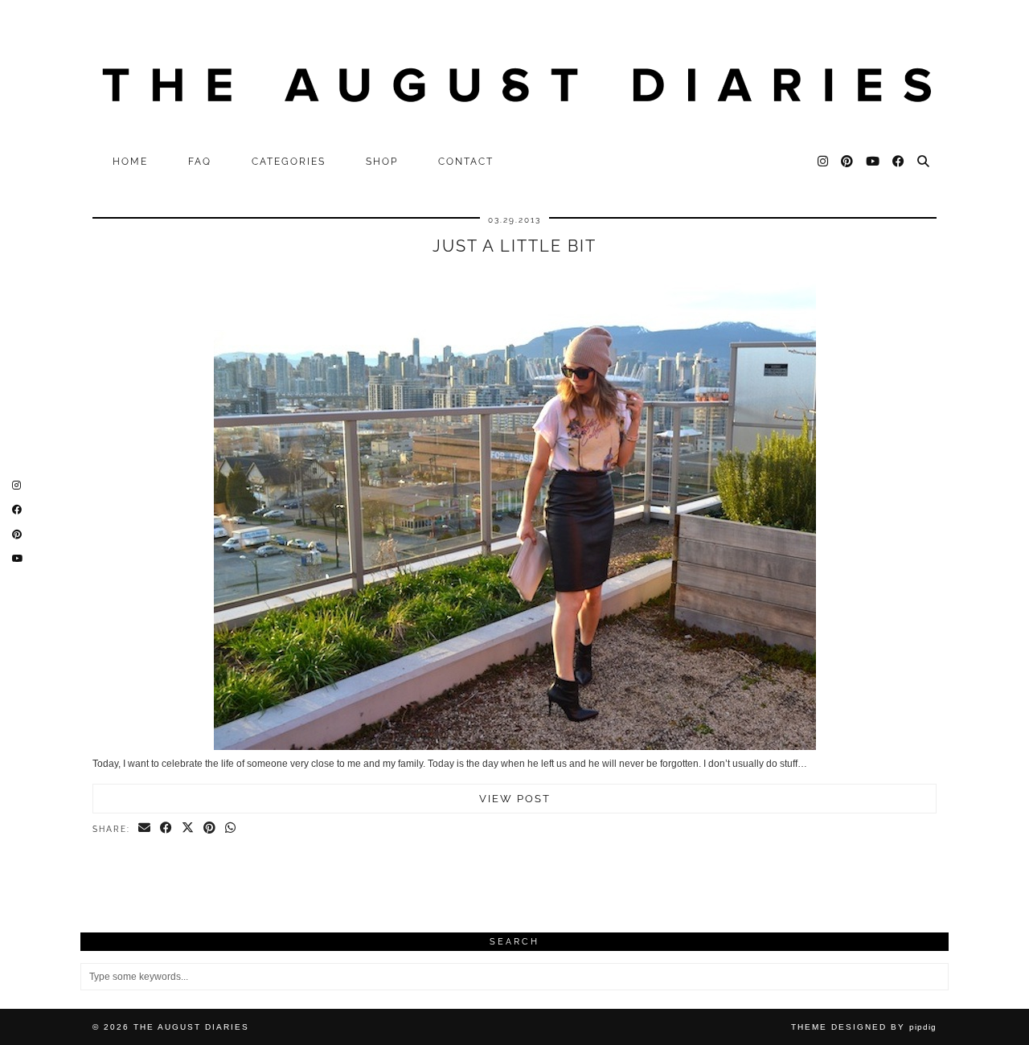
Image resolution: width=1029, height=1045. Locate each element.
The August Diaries (191, 1026)
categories (289, 161)
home (130, 161)
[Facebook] (899, 161)
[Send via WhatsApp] (231, 829)
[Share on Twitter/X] (188, 829)
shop (382, 161)
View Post (515, 799)
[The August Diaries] (514, 73)
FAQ (199, 161)
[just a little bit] (515, 746)
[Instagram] (824, 161)
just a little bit (514, 246)
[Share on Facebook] (167, 829)
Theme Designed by (864, 1026)
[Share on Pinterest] (210, 829)
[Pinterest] (848, 161)
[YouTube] (873, 161)
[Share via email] (145, 829)
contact (466, 161)
